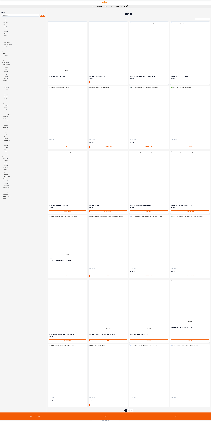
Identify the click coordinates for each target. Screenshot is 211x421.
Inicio (93, 6)
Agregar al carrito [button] (108, 82)
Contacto (117, 6)
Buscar (3, 12)
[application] (108, 6)
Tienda (106, 6)
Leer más (67, 82)
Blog (112, 6)
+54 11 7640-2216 (175, 416)
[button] (121, 6)
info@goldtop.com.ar (105, 416)
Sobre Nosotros (99, 6)
